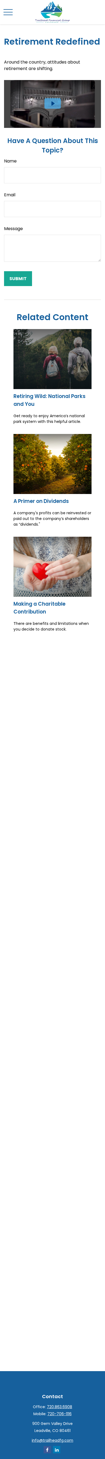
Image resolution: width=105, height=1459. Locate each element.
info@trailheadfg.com (52, 1440)
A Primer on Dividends (41, 501)
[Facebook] (47, 1449)
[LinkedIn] (56, 1449)
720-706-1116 (59, 1414)
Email (9, 195)
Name (10, 161)
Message (13, 229)
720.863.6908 (59, 1407)
